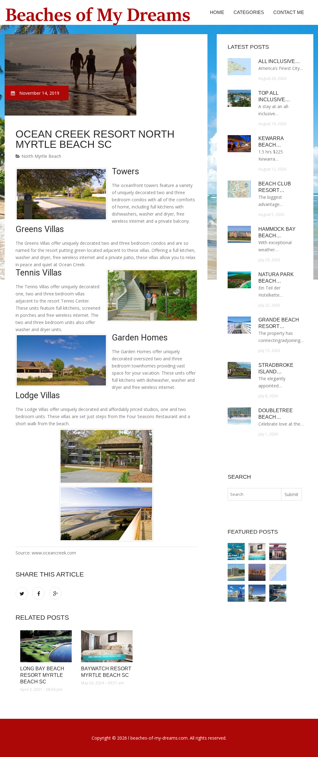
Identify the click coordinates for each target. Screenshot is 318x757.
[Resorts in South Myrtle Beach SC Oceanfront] (236, 593)
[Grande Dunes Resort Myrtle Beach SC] (257, 572)
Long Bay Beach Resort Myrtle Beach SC (42, 675)
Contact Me (288, 12)
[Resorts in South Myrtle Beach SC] (257, 593)
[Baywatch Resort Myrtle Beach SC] (107, 646)
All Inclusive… (279, 61)
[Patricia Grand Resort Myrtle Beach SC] (277, 572)
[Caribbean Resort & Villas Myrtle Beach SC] (236, 572)
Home (217, 12)
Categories (249, 12)
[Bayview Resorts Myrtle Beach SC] (277, 551)
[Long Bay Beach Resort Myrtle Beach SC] (46, 646)
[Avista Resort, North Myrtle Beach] (277, 593)
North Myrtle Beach (40, 156)
